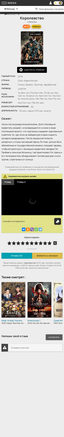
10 (49, 243)
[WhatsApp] (36, 229)
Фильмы (10, 9)
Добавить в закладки (47, 255)
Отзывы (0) (16, 255)
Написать (54, 337)
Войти (51, 3)
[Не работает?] (57, 221)
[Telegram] (40, 229)
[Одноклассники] (28, 229)
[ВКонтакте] (23, 229)
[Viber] (32, 229)
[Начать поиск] (36, 9)
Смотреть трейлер (34, 70)
